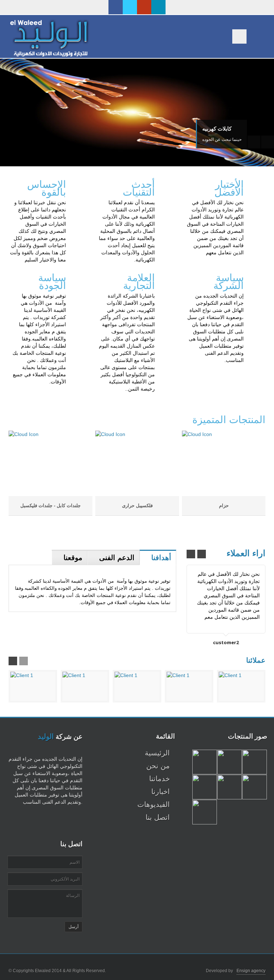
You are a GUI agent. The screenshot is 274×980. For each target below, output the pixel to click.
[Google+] (144, 7)
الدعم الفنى (117, 558)
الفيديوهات (153, 804)
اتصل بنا (158, 817)
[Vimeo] (158, 7)
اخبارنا (160, 791)
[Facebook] (115, 7)
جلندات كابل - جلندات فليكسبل (50, 505)
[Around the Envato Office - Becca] (204, 762)
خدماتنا (159, 779)
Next (267, 142)
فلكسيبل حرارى (137, 505)
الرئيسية (157, 753)
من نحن (158, 766)
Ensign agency (251, 970)
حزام (224, 505)
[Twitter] (130, 7)
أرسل (73, 926)
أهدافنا (161, 558)
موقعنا (73, 558)
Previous (254, 142)
